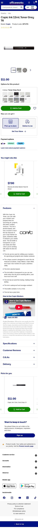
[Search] (22, 7)
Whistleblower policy (19, 511)
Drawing (3, 13)
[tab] (19, 208)
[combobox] (12, 7)
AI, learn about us (19, 513)
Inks (9, 13)
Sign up (20, 435)
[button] (2, 3)
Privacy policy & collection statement (19, 504)
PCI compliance (19, 508)
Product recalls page (26, 446)
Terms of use (19, 506)
